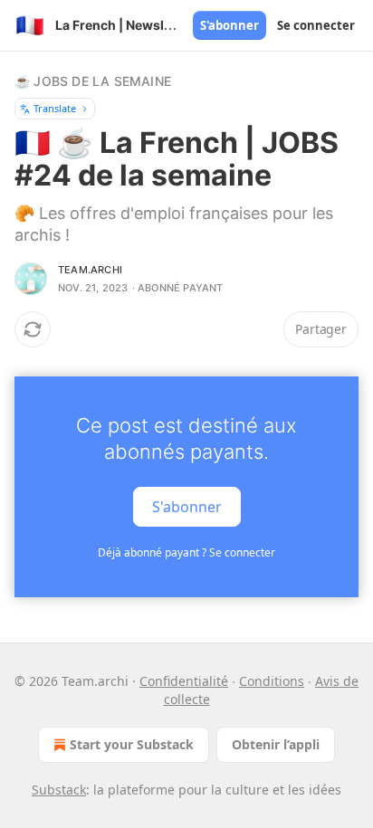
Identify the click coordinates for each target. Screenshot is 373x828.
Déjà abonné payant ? (186, 552)
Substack (59, 789)
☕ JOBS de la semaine (92, 81)
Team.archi (90, 269)
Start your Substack (132, 744)
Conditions (271, 681)
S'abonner (229, 25)
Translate (54, 108)
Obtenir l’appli (276, 744)
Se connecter (316, 25)
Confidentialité (183, 681)
